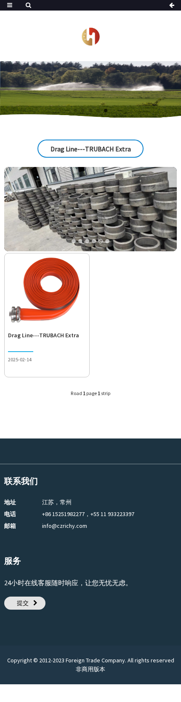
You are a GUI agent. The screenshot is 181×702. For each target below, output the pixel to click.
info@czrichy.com (64, 526)
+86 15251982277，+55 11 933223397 (88, 514)
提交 (23, 603)
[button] (75, 110)
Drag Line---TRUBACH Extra (43, 335)
